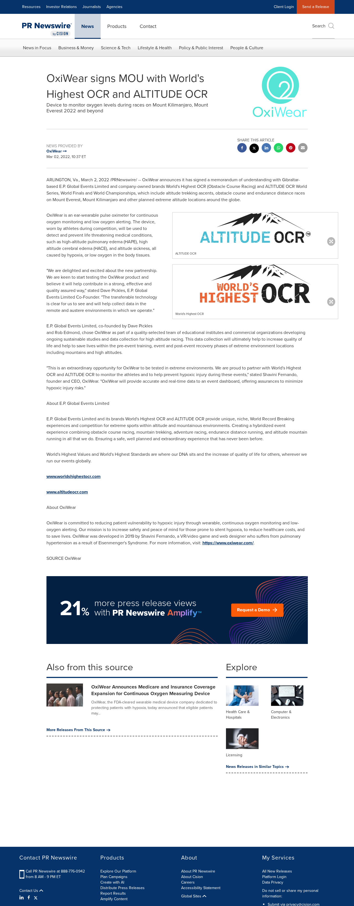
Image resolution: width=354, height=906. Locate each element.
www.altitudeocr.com (67, 492)
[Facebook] (28, 897)
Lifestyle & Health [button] (155, 48)
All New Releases (277, 871)
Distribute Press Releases (122, 888)
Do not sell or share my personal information (290, 893)
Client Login (284, 7)
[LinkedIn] (22, 897)
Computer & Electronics (281, 714)
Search (319, 26)
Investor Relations (61, 7)
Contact (148, 26)
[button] (255, 228)
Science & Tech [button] (116, 48)
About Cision (192, 877)
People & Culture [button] (246, 48)
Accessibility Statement (200, 888)
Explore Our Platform (118, 871)
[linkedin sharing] (266, 148)
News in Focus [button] (37, 48)
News (87, 26)
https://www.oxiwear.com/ (228, 543)
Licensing (234, 755)
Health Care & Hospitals (238, 714)
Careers (188, 882)
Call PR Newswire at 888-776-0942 (55, 871)
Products (116, 26)
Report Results (113, 893)
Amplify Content (113, 899)
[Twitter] (35, 897)
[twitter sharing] (254, 149)
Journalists (91, 7)
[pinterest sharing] (290, 148)
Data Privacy (272, 882)
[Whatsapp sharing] (278, 148)
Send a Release (315, 7)
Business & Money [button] (76, 48)
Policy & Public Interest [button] (201, 48)
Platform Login (274, 877)
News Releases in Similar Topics (255, 767)
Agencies (114, 7)
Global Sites (191, 896)
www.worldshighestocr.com (73, 476)
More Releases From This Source (75, 730)
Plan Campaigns (113, 877)
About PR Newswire (198, 871)
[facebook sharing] (242, 148)
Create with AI (112, 882)
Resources (31, 7)
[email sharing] (303, 148)
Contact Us (29, 891)
